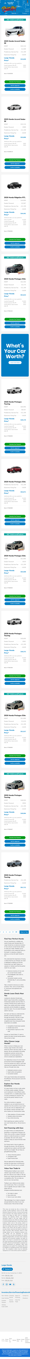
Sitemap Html (18, 1340)
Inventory (5, 1292)
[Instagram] (6, 1284)
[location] (19, 7)
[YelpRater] (13, 1284)
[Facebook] (3, 1284)
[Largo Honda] (9, 3)
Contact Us (8, 1269)
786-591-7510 (9, 1280)
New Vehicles (5, 1295)
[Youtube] (10, 1284)
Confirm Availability (15, 89)
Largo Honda (3, 1340)
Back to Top (24, 932)
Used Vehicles (5, 1298)
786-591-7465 (9, 1275)
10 (9, 932)
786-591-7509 (10, 1278)
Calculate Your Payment (15, 81)
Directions (25, 1298)
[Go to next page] (13, 932)
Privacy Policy (6, 1340)
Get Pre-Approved (15, 85)
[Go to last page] (16, 932)
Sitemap (14, 1340)
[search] (21, 7)
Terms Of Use (10, 1340)
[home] (17, 7)
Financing (19, 1292)
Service (12, 1292)
